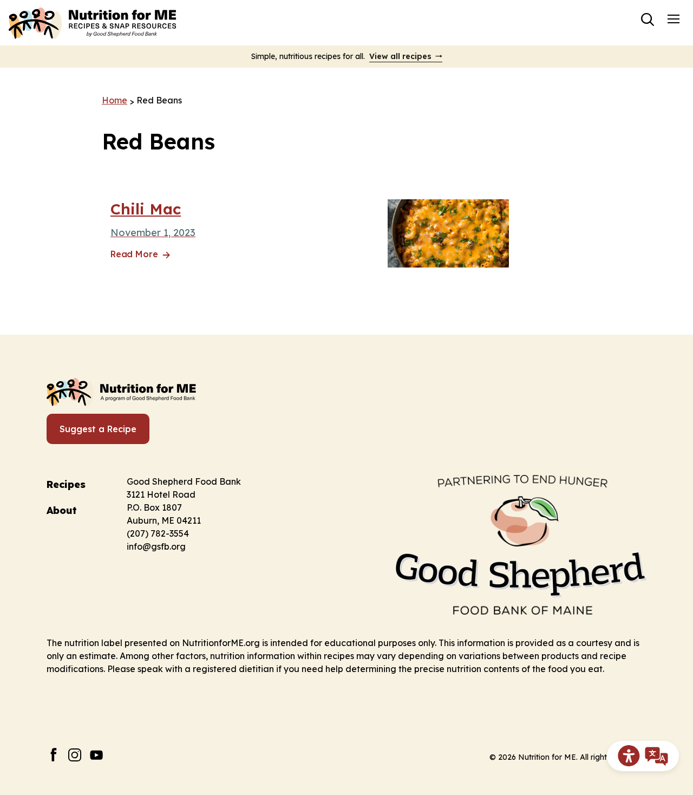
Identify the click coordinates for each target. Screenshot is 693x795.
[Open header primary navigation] (674, 18)
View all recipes (400, 56)
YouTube (96, 754)
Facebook (53, 754)
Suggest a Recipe (98, 428)
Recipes (66, 484)
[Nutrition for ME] (94, 22)
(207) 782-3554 (158, 533)
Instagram (75, 754)
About (62, 510)
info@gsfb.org (156, 546)
